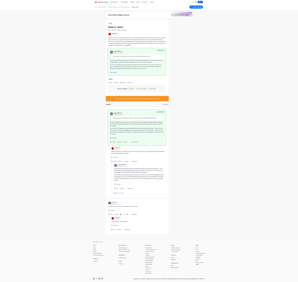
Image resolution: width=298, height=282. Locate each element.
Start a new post (147, 98)
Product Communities (102, 7)
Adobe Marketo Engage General (124, 7)
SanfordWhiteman (118, 51)
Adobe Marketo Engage (112, 7)
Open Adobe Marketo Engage (181, 15)
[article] (136, 128)
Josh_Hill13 (114, 202)
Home (95, 7)
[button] (196, 7)
